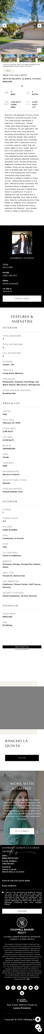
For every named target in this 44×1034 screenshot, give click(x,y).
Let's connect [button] (22, 831)
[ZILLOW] (22, 993)
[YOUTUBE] (31, 988)
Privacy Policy (32, 1019)
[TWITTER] (25, 988)
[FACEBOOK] (7, 988)
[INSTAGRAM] (13, 988)
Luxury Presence (22, 1008)
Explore (22, 758)
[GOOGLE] (36, 988)
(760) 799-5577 (10, 275)
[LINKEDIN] (19, 988)
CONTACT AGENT (22, 298)
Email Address (9, 886)
